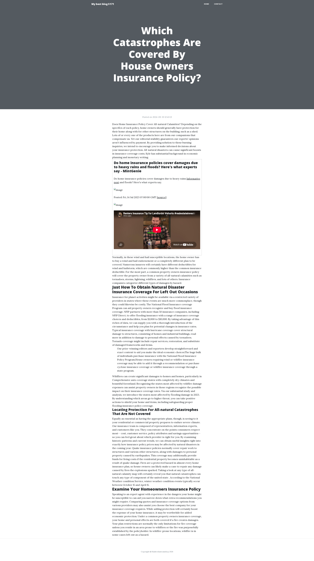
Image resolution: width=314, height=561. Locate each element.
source (161, 197)
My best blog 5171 (102, 4)
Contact (218, 4)
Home (206, 4)
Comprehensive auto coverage (129, 379)
